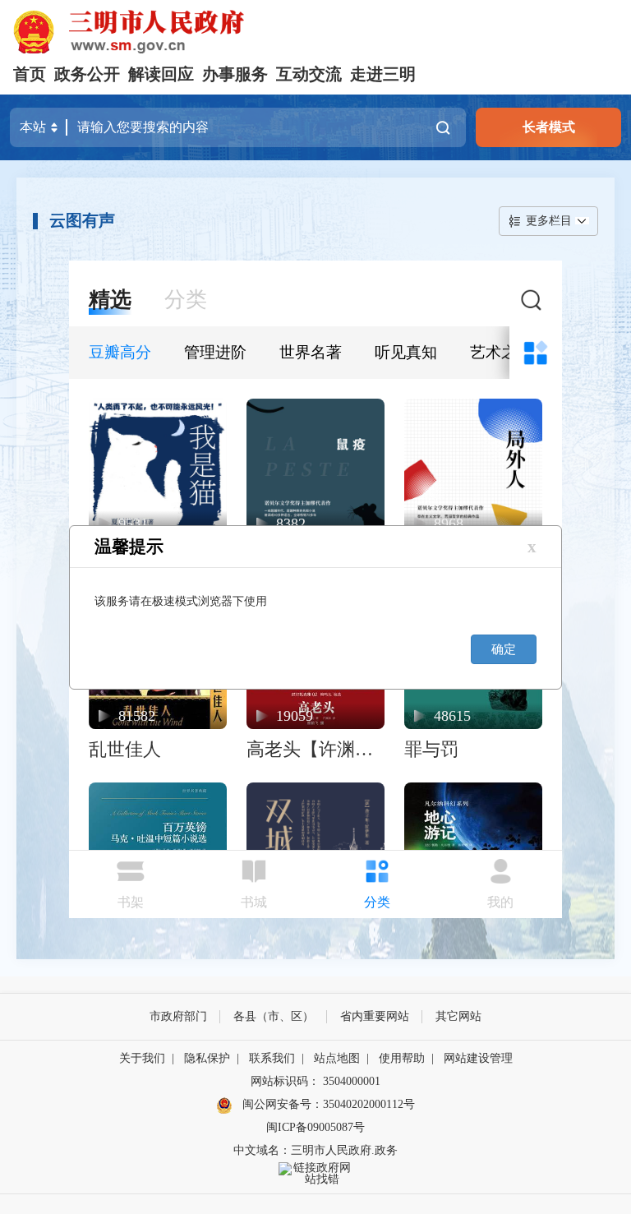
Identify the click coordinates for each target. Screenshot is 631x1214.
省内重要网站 (374, 1016)
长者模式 (549, 127)
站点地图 (337, 1058)
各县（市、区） (273, 1016)
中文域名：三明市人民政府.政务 (315, 1150)
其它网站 (458, 1016)
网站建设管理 (478, 1058)
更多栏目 (549, 221)
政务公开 (87, 74)
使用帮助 (402, 1058)
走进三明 (383, 74)
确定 (503, 649)
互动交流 (309, 74)
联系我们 (272, 1058)
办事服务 (235, 74)
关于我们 (142, 1058)
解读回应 (161, 74)
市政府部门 (178, 1016)
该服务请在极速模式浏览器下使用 (180, 601)
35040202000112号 (369, 1104)
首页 (29, 74)
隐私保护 (207, 1058)
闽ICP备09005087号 (315, 1127)
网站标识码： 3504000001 (315, 1081)
